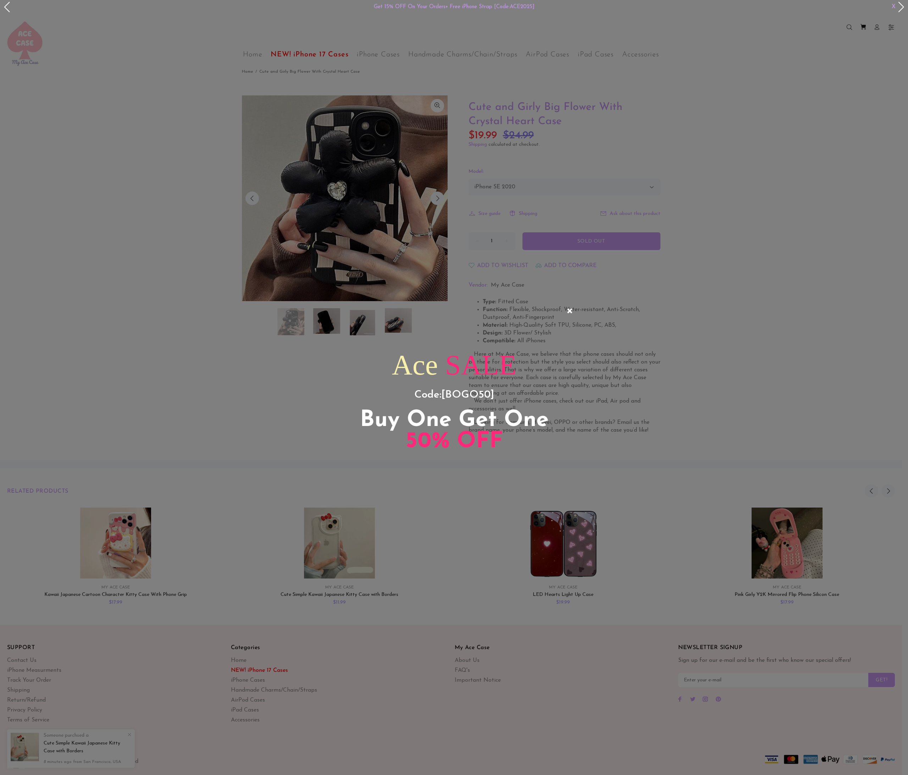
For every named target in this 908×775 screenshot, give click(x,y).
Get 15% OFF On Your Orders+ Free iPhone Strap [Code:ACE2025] (454, 7)
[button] (7, 7)
